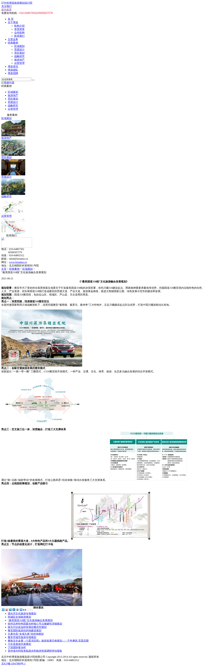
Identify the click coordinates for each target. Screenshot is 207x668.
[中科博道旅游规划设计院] (16, 2)
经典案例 (13, 42)
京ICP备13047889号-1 (13, 663)
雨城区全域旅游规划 (19, 617)
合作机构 (19, 32)
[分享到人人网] (14, 610)
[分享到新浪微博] (6, 610)
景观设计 (19, 49)
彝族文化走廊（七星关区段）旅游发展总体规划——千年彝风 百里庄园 (48, 640)
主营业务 (13, 39)
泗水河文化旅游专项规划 (22, 613)
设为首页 (6, 9)
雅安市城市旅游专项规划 (22, 637)
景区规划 (19, 53)
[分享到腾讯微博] (10, 610)
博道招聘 (13, 73)
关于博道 (13, 22)
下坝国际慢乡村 (17, 647)
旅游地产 (19, 59)
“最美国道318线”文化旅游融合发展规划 (30, 620)
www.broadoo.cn (18, 262)
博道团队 (13, 69)
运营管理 (19, 63)
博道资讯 (13, 66)
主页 (3, 269)
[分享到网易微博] (17, 610)
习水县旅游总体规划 (19, 644)
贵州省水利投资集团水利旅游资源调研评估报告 (35, 650)
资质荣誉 (19, 29)
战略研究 (19, 56)
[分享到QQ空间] (3, 610)
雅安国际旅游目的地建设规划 (24, 630)
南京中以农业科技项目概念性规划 (27, 627)
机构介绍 (19, 25)
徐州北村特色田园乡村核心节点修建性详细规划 (35, 623)
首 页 (11, 19)
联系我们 (19, 36)
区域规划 (19, 46)
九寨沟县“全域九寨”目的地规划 (26, 633)
